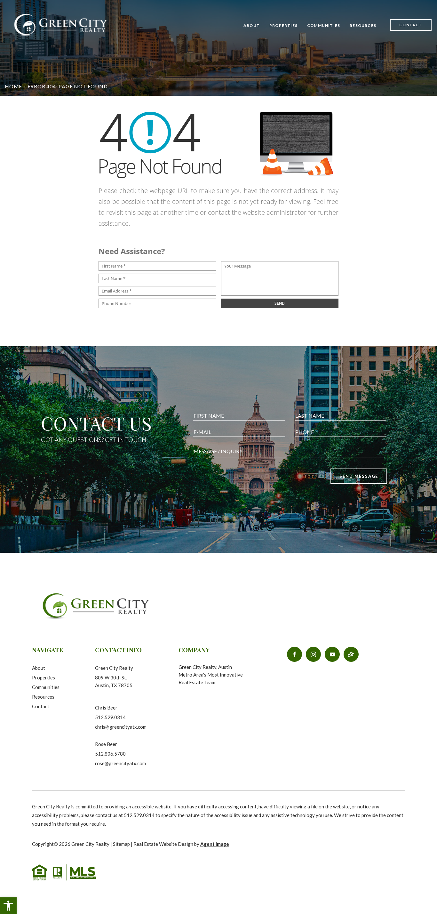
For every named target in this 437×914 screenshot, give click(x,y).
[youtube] (332, 654)
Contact (410, 24)
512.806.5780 (110, 754)
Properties (283, 25)
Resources (43, 697)
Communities (323, 25)
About (251, 25)
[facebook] (294, 654)
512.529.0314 (110, 717)
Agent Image (214, 844)
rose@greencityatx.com (120, 763)
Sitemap (121, 844)
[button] (8, 905)
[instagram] (313, 654)
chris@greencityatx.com (121, 727)
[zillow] (351, 654)
